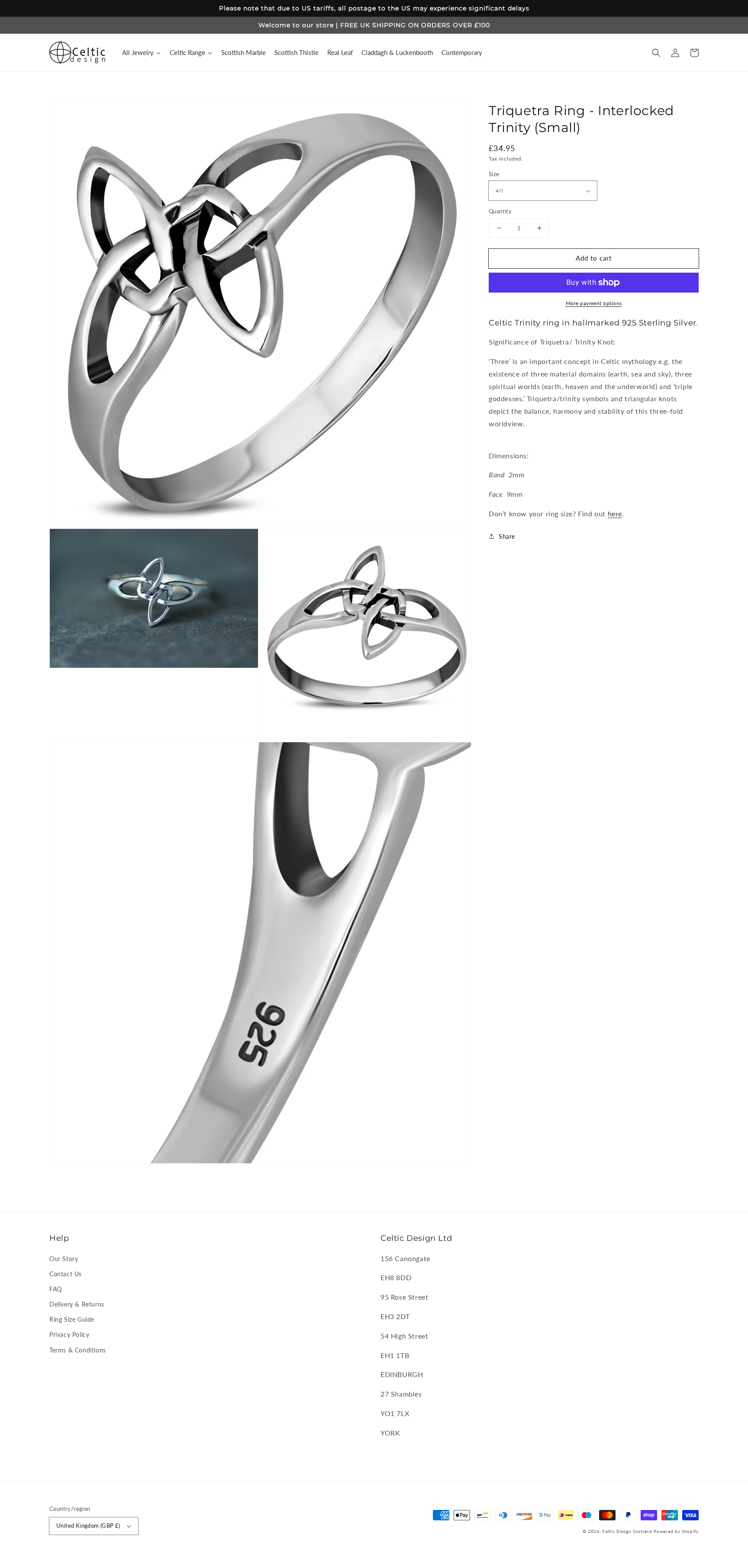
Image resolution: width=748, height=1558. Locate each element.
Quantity (500, 211)
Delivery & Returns (76, 1304)
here (615, 513)
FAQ (55, 1289)
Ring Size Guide (71, 1319)
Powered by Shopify (676, 1531)
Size (494, 174)
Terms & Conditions (77, 1350)
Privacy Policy (69, 1334)
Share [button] (507, 536)
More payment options (594, 303)
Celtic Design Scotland (627, 1531)
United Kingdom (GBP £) (88, 1525)
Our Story (63, 1258)
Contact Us (65, 1274)
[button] (656, 52)
